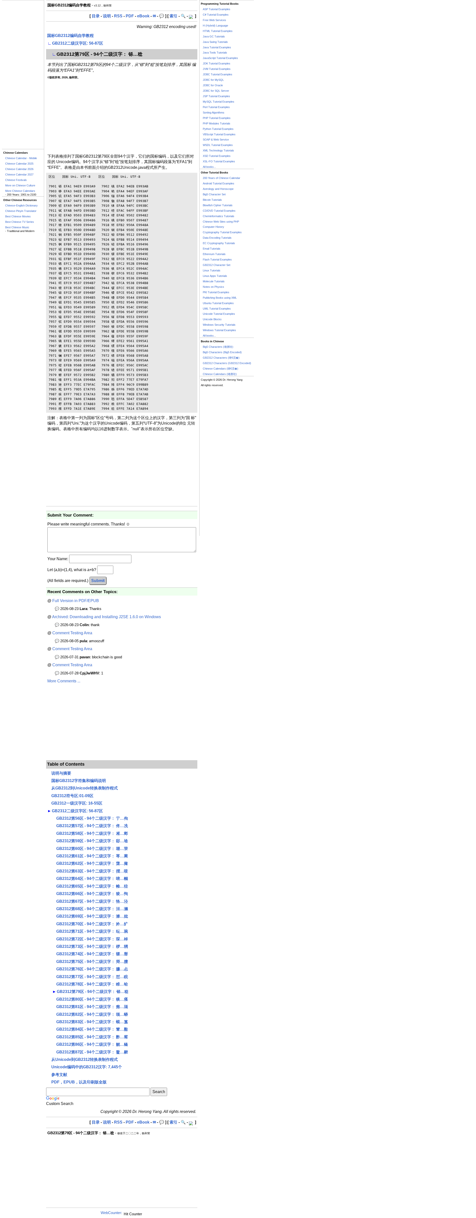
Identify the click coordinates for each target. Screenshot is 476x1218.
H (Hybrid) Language (215, 25)
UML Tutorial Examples (217, 308)
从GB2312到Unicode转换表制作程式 (84, 788)
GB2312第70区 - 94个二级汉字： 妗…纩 (92, 924)
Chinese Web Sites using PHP (221, 221)
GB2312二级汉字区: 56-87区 (77, 43)
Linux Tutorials (211, 270)
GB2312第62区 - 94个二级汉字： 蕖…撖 (92, 863)
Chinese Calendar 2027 (19, 174)
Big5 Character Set (214, 194)
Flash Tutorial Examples (217, 259)
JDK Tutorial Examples (216, 63)
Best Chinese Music (17, 227)
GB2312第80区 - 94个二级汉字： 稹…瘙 (92, 999)
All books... (209, 166)
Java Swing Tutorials (215, 41)
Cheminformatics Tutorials (218, 216)
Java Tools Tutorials (215, 52)
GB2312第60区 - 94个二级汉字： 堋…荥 (92, 848)
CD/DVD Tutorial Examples (219, 210)
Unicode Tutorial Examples (219, 313)
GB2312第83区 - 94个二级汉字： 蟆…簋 (92, 1022)
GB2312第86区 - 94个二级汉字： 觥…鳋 (92, 1044)
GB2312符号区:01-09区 (72, 796)
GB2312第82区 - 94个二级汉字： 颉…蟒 (92, 1014)
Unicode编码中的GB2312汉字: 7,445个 (86, 1067)
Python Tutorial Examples (218, 128)
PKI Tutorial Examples (216, 292)
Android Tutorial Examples (218, 183)
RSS (118, 16)
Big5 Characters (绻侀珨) (218, 346)
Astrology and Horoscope (218, 188)
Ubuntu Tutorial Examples (218, 303)
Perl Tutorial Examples (216, 107)
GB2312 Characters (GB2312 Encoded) (227, 363)
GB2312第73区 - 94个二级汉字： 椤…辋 (92, 946)
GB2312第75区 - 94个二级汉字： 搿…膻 (92, 961)
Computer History (213, 226)
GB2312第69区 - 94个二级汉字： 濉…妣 (92, 916)
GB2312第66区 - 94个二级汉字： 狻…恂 (92, 894)
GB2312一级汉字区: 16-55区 (76, 803)
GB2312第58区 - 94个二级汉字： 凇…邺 (92, 833)
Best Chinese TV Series (19, 221)
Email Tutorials (211, 248)
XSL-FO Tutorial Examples (219, 161)
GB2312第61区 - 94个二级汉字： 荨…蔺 (92, 856)
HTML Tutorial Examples (218, 30)
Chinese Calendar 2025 (19, 163)
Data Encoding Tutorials (217, 237)
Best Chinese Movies (18, 216)
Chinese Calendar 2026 (19, 169)
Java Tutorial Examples (217, 47)
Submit (98, 581)
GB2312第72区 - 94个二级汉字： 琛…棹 (92, 939)
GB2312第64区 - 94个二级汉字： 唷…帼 (92, 878)
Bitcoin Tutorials (212, 199)
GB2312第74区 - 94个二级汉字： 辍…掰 (92, 954)
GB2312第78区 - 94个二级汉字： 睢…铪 (92, 984)
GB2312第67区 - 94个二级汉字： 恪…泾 (92, 901)
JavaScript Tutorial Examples (220, 58)
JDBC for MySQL (213, 79)
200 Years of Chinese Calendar (221, 177)
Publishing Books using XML (220, 297)
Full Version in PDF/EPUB (75, 601)
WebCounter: (111, 1213)
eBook (143, 16)
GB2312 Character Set (216, 264)
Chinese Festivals (16, 179)
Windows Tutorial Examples (219, 330)
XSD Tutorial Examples (217, 155)
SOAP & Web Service (216, 139)
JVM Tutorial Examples (217, 68)
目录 (96, 16)
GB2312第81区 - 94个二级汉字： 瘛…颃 (92, 1007)
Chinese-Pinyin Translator (20, 210)
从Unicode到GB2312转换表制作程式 (84, 1059)
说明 (107, 16)
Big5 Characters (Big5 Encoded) (222, 352)
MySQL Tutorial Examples (218, 101)
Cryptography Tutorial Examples (222, 232)
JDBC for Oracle (213, 85)
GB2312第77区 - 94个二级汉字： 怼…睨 (92, 977)
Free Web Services (214, 20)
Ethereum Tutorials (214, 254)
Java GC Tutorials (214, 36)
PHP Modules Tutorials (216, 123)
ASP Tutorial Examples (216, 9)
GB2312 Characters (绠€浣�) (221, 357)
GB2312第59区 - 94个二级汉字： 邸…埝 (92, 841)
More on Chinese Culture (20, 185)
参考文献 (59, 1075)
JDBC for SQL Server (216, 90)
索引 (174, 16)
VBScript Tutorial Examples (219, 134)
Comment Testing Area (72, 633)
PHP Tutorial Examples (217, 117)
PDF (130, 16)
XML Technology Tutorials (218, 150)
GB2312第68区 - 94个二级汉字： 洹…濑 (92, 909)
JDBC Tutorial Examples (217, 74)
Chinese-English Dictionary (21, 205)
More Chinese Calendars (20, 190)
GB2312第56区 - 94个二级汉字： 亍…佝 (92, 818)
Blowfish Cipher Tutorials (218, 205)
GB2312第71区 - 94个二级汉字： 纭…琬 (92, 931)
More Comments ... (63, 681)
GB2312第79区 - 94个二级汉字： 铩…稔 (92, 991)
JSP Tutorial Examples (216, 96)
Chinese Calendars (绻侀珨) (220, 374)
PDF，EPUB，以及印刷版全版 (79, 1082)
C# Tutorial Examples (216, 14)
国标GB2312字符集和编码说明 (78, 781)
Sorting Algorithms (213, 112)
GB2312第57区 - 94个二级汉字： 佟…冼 (92, 826)
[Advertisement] (23, 74)
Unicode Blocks (212, 319)
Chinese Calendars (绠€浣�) (220, 368)
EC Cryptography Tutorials (219, 243)
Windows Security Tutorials (219, 324)
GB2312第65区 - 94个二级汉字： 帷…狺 (92, 886)
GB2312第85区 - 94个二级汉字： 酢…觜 (92, 1037)
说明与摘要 (61, 773)
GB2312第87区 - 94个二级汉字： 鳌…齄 (92, 1052)
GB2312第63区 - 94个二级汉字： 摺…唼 (92, 871)
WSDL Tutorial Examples (218, 145)
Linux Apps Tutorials (215, 275)
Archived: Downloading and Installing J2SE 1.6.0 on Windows (106, 617)
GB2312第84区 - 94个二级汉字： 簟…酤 (92, 1029)
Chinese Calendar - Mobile (21, 158)
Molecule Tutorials (214, 281)
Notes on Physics (213, 286)
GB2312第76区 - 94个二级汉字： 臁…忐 (92, 969)
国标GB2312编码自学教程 (70, 35)
